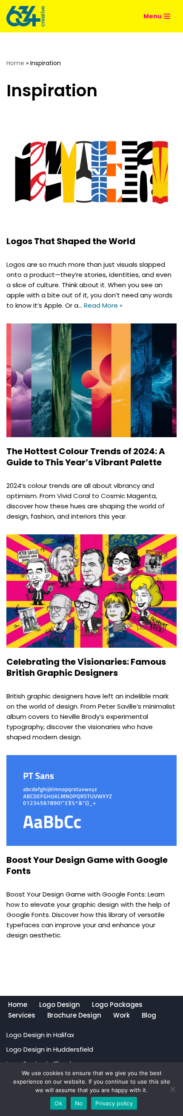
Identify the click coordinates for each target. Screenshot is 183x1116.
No (79, 1103)
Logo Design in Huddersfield (49, 1049)
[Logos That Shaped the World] (91, 170)
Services (21, 1015)
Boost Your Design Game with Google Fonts (87, 865)
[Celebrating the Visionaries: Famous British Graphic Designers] (91, 591)
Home (15, 63)
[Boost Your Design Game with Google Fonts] (91, 800)
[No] (172, 1089)
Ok (58, 1103)
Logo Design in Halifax (40, 1034)
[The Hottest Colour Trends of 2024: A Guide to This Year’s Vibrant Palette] (91, 380)
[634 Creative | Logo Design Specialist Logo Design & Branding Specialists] (25, 16)
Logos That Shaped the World (70, 241)
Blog (149, 1015)
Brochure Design (74, 1015)
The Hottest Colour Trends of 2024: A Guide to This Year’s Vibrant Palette (85, 456)
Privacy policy (114, 1103)
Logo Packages (117, 1004)
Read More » (103, 305)
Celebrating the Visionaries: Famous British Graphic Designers (86, 667)
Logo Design (59, 1004)
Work (121, 1015)
